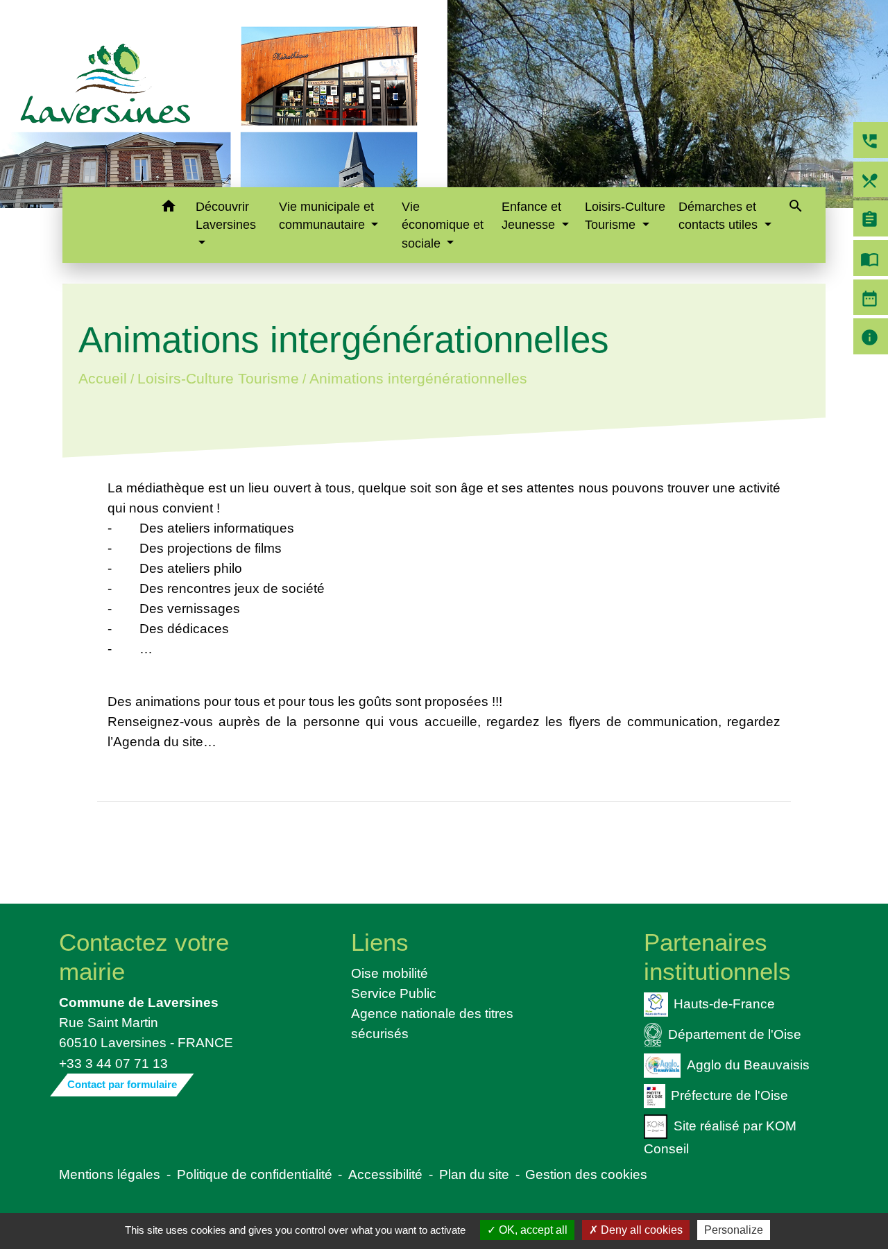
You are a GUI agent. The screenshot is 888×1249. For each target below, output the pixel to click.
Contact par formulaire (122, 1084)
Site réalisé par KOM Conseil (720, 1136)
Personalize (733, 1230)
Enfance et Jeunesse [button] (531, 216)
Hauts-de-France (724, 1003)
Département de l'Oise (734, 1034)
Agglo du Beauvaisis (748, 1064)
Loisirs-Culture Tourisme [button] (625, 216)
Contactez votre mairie (144, 957)
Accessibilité (385, 1174)
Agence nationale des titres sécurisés (432, 1023)
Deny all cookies (640, 1230)
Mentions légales (109, 1174)
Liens (380, 942)
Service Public (393, 993)
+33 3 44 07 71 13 (113, 1063)
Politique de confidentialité (254, 1174)
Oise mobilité (389, 973)
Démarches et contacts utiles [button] (719, 216)
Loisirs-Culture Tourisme (217, 378)
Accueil (102, 378)
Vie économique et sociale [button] (443, 225)
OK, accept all (531, 1230)
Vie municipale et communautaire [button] (326, 216)
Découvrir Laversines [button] (226, 216)
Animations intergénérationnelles (418, 378)
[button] (168, 208)
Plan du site (474, 1174)
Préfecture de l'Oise (729, 1094)
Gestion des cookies (586, 1174)
